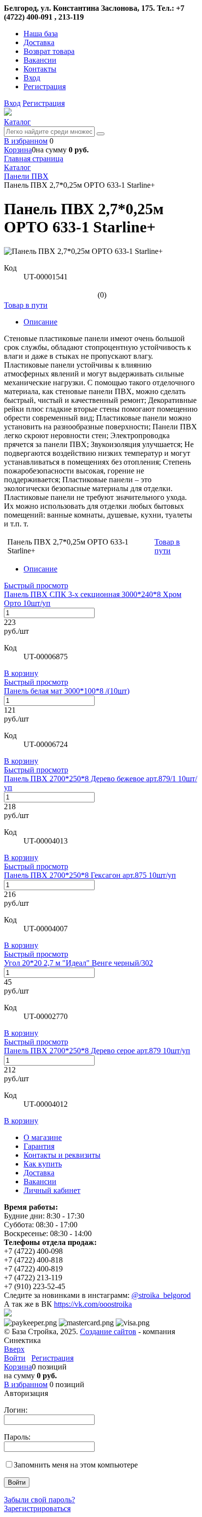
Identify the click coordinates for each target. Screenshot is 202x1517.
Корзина (18, 150)
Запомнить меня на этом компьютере (76, 1465)
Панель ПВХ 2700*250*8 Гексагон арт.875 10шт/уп (90, 875)
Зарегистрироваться (37, 1508)
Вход (32, 78)
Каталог (17, 122)
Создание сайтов (108, 1331)
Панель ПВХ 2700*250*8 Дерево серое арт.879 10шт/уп (97, 1050)
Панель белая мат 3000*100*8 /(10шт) (66, 691)
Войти (14, 1358)
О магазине (43, 1137)
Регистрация (45, 86)
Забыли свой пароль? (39, 1499)
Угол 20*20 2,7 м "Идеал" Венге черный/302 (78, 963)
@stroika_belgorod (161, 1295)
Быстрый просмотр (36, 585)
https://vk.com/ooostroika (93, 1304)
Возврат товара (49, 51)
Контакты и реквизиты (62, 1155)
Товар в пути (26, 305)
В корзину (21, 673)
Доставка (39, 42)
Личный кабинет (52, 1190)
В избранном (26, 141)
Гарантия (39, 1146)
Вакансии (40, 60)
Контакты (40, 69)
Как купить (43, 1164)
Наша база (41, 33)
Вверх (14, 1349)
